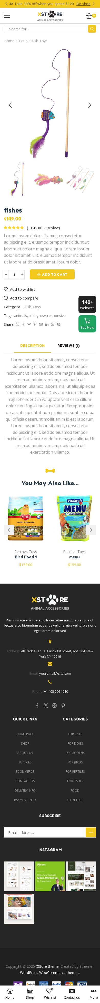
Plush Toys (38, 40)
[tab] (32, 346)
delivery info (25, 790)
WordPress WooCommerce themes (49, 972)
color (32, 315)
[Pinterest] (35, 324)
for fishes (75, 781)
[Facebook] (23, 324)
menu (74, 557)
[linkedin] (47, 324)
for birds (75, 762)
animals (20, 315)
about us (25, 753)
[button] (6, 4)
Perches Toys (25, 551)
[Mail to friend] (41, 324)
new (42, 315)
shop (25, 743)
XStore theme (47, 966)
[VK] (29, 324)
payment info (25, 800)
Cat (22, 40)
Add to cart (54, 274)
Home (9, 40)
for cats (75, 734)
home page (25, 734)
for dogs (75, 743)
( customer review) (43, 227)
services (25, 762)
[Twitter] (17, 324)
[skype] (58, 324)
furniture (75, 800)
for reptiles (75, 771)
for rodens (75, 753)
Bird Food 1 (26, 557)
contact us (25, 781)
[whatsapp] (53, 324)
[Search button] (92, 29)
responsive (56, 315)
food (75, 790)
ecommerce (25, 771)
